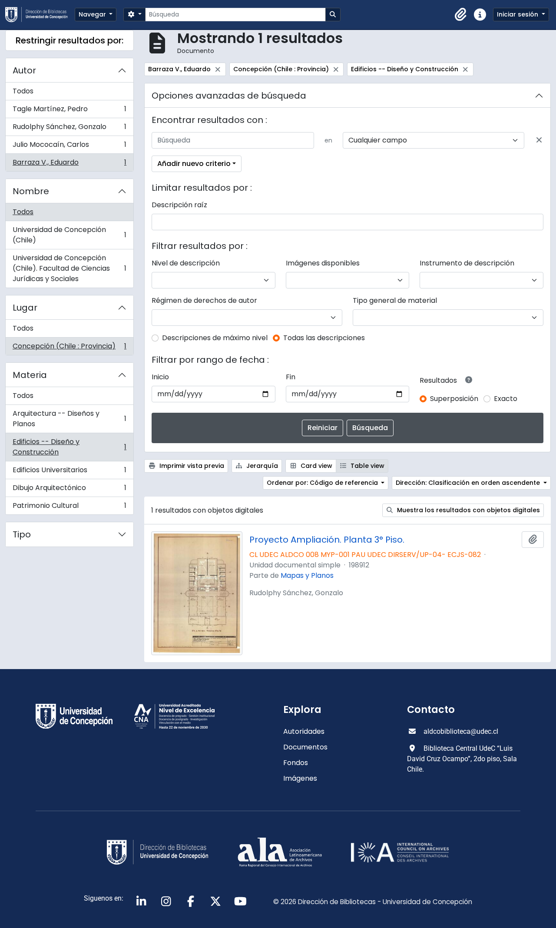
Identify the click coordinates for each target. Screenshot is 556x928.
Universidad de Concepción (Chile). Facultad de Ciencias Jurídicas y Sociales (69, 268)
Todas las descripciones (324, 338)
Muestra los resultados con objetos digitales (467, 510)
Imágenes (300, 778)
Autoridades (303, 731)
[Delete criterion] (539, 140)
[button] (460, 14)
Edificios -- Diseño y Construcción (69, 447)
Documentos (305, 747)
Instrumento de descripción (467, 263)
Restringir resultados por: (69, 40)
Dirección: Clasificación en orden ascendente (469, 482)
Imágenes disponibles (323, 263)
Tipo (22, 534)
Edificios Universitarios (69, 472)
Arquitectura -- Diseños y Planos (69, 418)
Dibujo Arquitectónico (69, 490)
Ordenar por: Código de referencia (323, 482)
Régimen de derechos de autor (204, 300)
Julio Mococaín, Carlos (69, 146)
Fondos (295, 763)
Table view (366, 465)
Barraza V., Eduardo (69, 164)
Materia (30, 375)
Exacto (505, 399)
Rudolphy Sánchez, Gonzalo (69, 129)
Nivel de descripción (186, 263)
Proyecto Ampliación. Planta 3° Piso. (326, 539)
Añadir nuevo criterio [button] (194, 164)
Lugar (25, 308)
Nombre (31, 191)
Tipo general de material (395, 300)
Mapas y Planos (307, 575)
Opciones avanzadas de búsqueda (229, 95)
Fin (290, 377)
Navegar (93, 14)
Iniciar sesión (518, 14)
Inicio (160, 377)
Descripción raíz (179, 205)
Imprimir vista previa (191, 465)
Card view (315, 465)
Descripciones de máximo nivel (215, 338)
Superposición (454, 399)
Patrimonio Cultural (69, 507)
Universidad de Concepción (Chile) (69, 235)
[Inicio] (40, 14)
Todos (23, 91)
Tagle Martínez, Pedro (69, 111)
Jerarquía (261, 465)
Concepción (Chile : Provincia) (69, 348)
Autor (24, 70)
